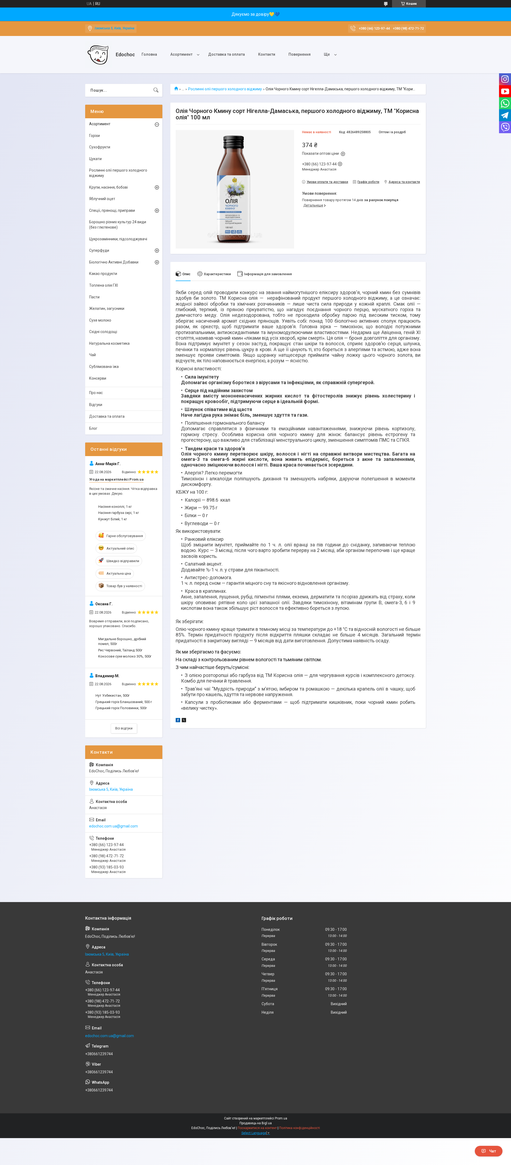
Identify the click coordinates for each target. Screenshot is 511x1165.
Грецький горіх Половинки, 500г (121, 708)
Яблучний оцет (102, 199)
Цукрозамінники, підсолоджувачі (118, 239)
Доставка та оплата (226, 54)
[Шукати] (156, 90)
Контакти (266, 54)
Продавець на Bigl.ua (256, 1123)
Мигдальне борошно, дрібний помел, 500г (122, 641)
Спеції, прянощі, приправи (112, 210)
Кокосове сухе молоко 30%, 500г (124, 656)
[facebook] (178, 721)
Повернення (300, 54)
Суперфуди (99, 250)
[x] (184, 721)
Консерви (97, 378)
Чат (492, 1151)
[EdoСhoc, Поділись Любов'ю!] (98, 54)
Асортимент (181, 54)
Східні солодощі (103, 332)
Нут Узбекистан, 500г (113, 695)
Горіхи (94, 135)
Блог (93, 428)
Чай (92, 355)
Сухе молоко (100, 320)
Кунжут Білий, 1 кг (112, 519)
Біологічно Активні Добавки (113, 262)
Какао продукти (103, 273)
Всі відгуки (124, 728)
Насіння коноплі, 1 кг (115, 507)
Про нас (96, 393)
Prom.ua (281, 1118)
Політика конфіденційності (299, 1128)
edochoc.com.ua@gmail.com (113, 826)
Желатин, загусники (106, 308)
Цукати (95, 159)
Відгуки (95, 405)
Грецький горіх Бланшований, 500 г (124, 702)
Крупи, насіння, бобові (108, 187)
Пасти (94, 297)
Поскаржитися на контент (257, 1128)
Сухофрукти (99, 147)
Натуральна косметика (109, 343)
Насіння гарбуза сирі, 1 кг (118, 513)
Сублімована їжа (104, 366)
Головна (149, 54)
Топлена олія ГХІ (103, 285)
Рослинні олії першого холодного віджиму (225, 89)
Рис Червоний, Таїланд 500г (120, 650)
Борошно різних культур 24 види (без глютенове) (117, 224)
